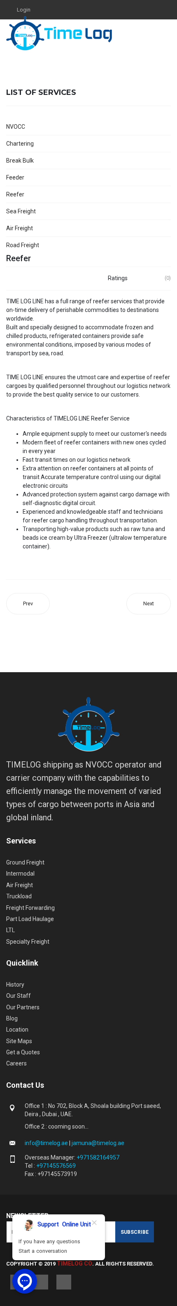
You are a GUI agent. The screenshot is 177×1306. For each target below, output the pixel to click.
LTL (10, 930)
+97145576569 (56, 1165)
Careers (16, 1063)
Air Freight (19, 228)
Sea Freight (21, 211)
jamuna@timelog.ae (98, 1143)
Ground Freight (25, 862)
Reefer (15, 194)
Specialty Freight (27, 941)
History (15, 984)
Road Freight (22, 245)
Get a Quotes (23, 1052)
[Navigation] (167, 33)
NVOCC (15, 126)
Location (17, 1029)
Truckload (19, 896)
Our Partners (23, 1007)
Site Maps (19, 1041)
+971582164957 (98, 1157)
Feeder (15, 177)
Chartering (20, 143)
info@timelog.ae (47, 1143)
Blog (12, 1018)
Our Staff (18, 995)
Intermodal (20, 873)
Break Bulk (20, 160)
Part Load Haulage (30, 919)
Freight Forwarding (30, 908)
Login (23, 10)
